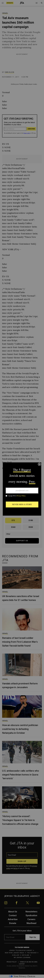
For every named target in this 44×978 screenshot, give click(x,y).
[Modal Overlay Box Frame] (22, 489)
